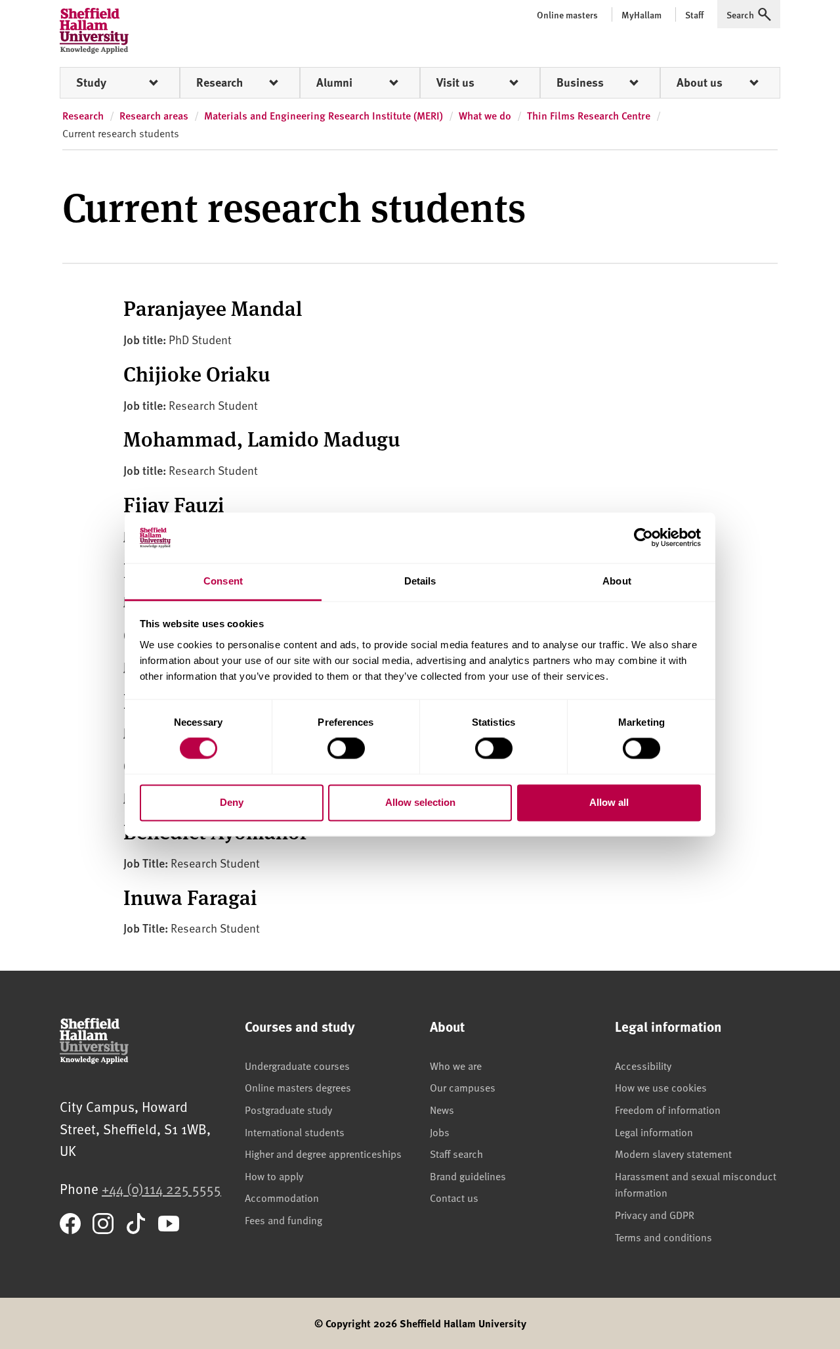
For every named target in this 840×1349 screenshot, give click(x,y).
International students (295, 1131)
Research (219, 82)
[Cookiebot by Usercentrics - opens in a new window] (643, 538)
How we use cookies (661, 1087)
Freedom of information (668, 1109)
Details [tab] (420, 580)
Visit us (455, 82)
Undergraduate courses (297, 1065)
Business (580, 82)
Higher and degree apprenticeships (323, 1153)
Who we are (456, 1065)
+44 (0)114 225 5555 (161, 1188)
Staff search (456, 1153)
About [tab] (616, 580)
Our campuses (462, 1087)
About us (700, 82)
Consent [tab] (223, 580)
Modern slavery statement (673, 1153)
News (442, 1109)
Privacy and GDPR (654, 1214)
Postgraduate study (288, 1109)
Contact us (454, 1197)
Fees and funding (283, 1219)
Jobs (440, 1131)
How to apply (274, 1175)
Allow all (609, 802)
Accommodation (282, 1197)
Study (91, 82)
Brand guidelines (468, 1175)
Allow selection (420, 802)
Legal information (654, 1131)
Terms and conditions (663, 1236)
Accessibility (643, 1065)
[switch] (346, 748)
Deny (231, 802)
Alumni (334, 82)
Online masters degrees (298, 1087)
